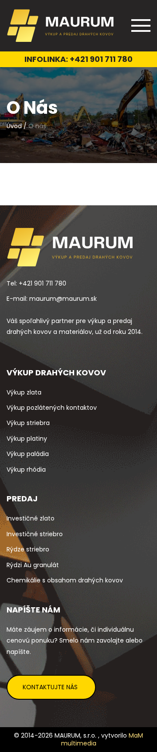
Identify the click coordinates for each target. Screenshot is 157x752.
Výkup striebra (28, 423)
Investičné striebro (35, 534)
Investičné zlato (31, 518)
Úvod (14, 126)
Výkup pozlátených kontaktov (52, 407)
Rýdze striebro (28, 549)
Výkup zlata (24, 392)
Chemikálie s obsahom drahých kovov (65, 580)
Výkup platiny (27, 438)
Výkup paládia (28, 453)
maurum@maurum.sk (63, 298)
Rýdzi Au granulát (33, 565)
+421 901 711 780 (101, 59)
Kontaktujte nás (50, 687)
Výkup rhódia (26, 469)
